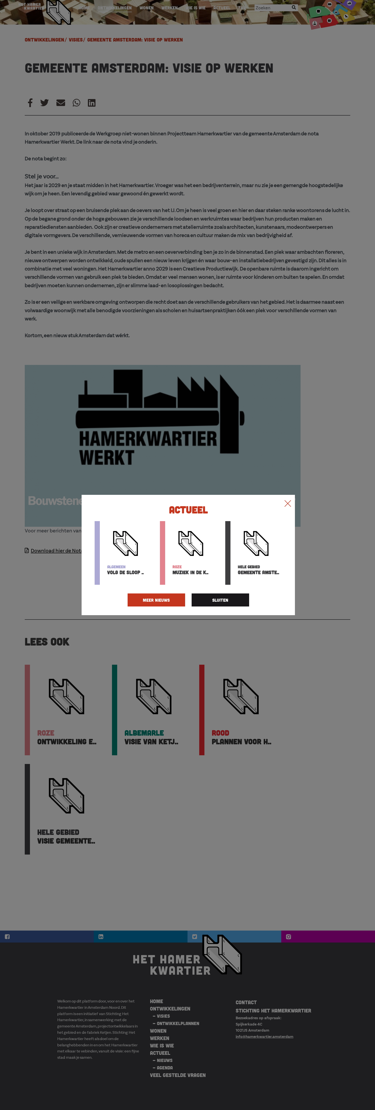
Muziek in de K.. (190, 569)
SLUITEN (220, 600)
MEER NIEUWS (156, 600)
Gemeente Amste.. (258, 569)
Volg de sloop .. (125, 569)
